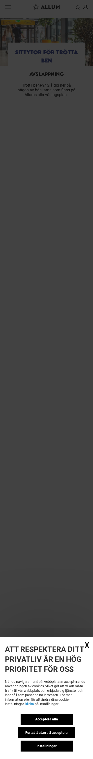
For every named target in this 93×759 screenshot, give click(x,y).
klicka (29, 704)
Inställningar (46, 746)
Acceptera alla (46, 719)
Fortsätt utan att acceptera (46, 733)
